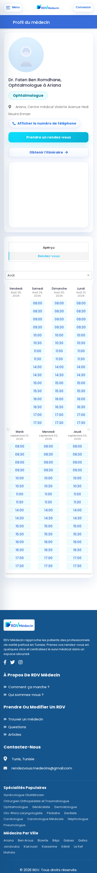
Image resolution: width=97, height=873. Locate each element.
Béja (56, 840)
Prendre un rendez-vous (48, 137)
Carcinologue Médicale (45, 819)
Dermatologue (65, 807)
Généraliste (41, 807)
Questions (17, 726)
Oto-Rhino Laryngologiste (23, 813)
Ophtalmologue (16, 807)
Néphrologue (78, 819)
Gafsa (82, 840)
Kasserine (49, 846)
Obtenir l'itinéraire (46, 152)
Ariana (9, 840)
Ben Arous (25, 840)
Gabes (69, 840)
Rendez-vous (49, 256)
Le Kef (78, 846)
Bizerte (43, 840)
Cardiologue (13, 819)
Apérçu (49, 247)
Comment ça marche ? (28, 686)
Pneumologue (14, 825)
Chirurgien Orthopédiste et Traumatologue (36, 801)
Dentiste (70, 813)
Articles (14, 734)
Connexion (83, 7)
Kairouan (31, 846)
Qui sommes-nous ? (26, 694)
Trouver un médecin (25, 719)
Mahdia (9, 852)
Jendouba (12, 846)
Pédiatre (53, 813)
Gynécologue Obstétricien (24, 795)
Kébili (65, 846)
